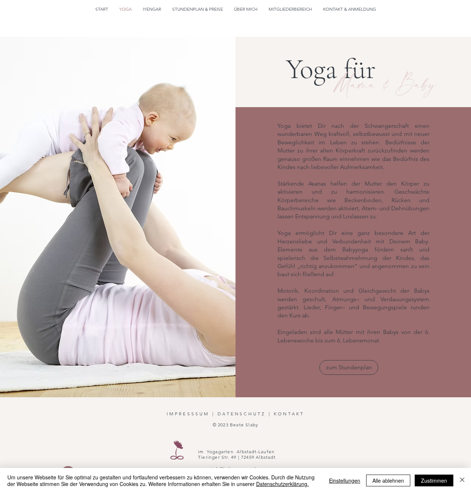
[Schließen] (462, 480)
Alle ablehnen (388, 480)
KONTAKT (289, 413)
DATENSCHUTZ (241, 413)
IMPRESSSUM (188, 413)
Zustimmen (434, 480)
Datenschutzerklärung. (282, 483)
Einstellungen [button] (344, 480)
